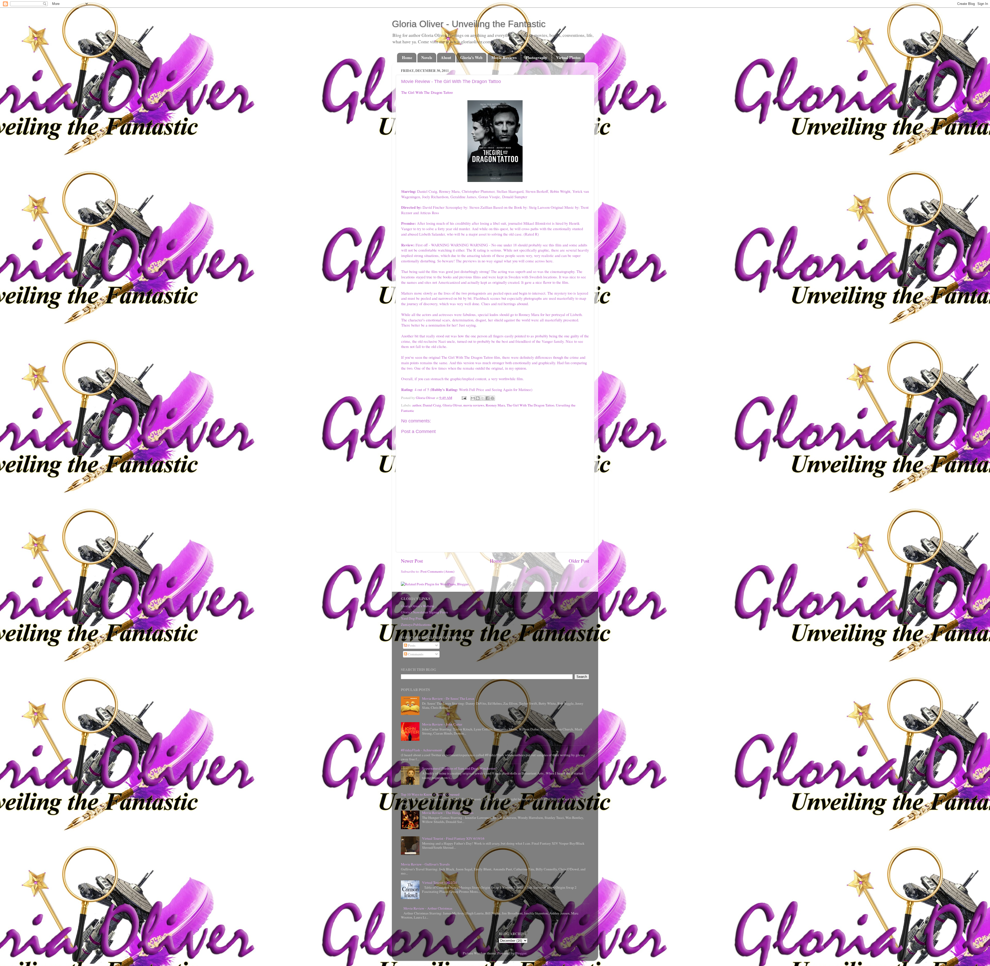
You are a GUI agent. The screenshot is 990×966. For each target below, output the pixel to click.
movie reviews (473, 405)
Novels (426, 57)
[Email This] (472, 398)
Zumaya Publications (416, 624)
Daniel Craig (432, 405)
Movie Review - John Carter (442, 724)
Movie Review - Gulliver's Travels (425, 864)
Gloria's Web (471, 57)
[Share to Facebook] (487, 398)
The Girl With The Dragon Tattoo (427, 92)
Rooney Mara (495, 405)
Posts (411, 645)
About (446, 57)
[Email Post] (463, 397)
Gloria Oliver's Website (417, 606)
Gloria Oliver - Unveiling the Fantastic (469, 24)
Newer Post (412, 560)
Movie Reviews (504, 57)
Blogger (520, 953)
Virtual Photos (568, 57)
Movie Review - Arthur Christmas (427, 908)
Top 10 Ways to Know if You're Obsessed (430, 794)
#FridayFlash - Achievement (421, 750)
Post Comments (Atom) (437, 571)
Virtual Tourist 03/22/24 (439, 882)
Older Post (579, 560)
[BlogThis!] (477, 398)
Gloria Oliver (452, 405)
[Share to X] (482, 398)
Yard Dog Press (412, 618)
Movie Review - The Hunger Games (447, 812)
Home (407, 57)
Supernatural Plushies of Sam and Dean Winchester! (459, 768)
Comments (415, 654)
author (416, 405)
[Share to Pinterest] (492, 398)
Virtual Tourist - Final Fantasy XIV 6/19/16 (453, 838)
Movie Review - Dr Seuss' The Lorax (448, 698)
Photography (536, 57)
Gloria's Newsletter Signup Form (424, 612)
